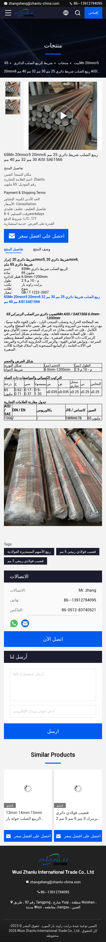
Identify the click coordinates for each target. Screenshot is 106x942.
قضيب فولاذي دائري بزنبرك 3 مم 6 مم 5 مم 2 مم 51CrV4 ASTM (76, 816)
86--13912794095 (87, 3)
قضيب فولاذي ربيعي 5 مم (78, 552)
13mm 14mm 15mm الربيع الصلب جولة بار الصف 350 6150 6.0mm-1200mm (27, 816)
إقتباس (93, 12)
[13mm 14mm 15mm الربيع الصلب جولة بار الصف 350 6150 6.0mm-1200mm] (28, 789)
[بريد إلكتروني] (25, 623)
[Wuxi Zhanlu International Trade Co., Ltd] (24, 13)
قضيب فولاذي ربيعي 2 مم (25, 561)
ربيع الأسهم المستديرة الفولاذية (29, 552)
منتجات (63, 63)
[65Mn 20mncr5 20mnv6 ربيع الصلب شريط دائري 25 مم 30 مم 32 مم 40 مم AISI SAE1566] (63, 115)
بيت (76, 63)
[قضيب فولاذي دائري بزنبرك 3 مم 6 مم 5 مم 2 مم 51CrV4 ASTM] (78, 789)
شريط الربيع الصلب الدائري (33, 63)
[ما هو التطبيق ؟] (14, 623)
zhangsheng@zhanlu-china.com (34, 3)
